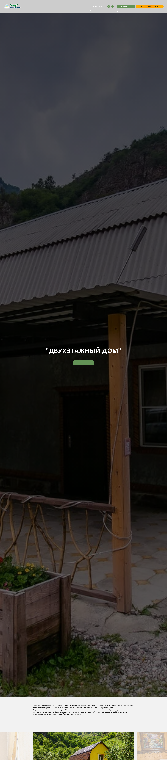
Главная (39, 11)
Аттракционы (116, 11)
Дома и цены (63, 11)
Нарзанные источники (101, 11)
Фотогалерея (74, 11)
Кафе (54, 11)
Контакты (127, 11)
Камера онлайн (87, 11)
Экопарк (47, 11)
